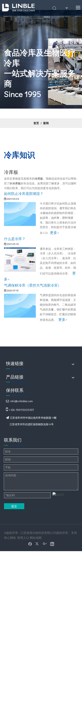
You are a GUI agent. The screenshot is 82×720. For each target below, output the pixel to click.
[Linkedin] (52, 544)
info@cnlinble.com (21, 401)
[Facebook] (30, 544)
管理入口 (23, 538)
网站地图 (36, 538)
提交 (14, 506)
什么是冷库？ (14, 238)
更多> (54, 232)
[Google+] (45, 544)
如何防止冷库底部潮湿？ (23, 193)
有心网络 (10, 538)
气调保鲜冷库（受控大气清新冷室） (32, 285)
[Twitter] (37, 544)
